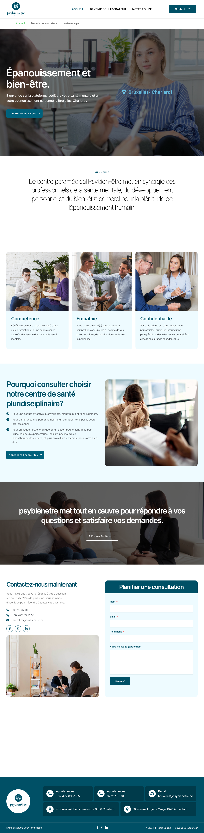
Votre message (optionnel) (125, 646)
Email (113, 616)
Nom (113, 601)
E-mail (162, 791)
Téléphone (116, 631)
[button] (24, 113)
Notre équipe (142, 9)
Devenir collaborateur (108, 9)
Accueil (78, 9)
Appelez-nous (65, 791)
